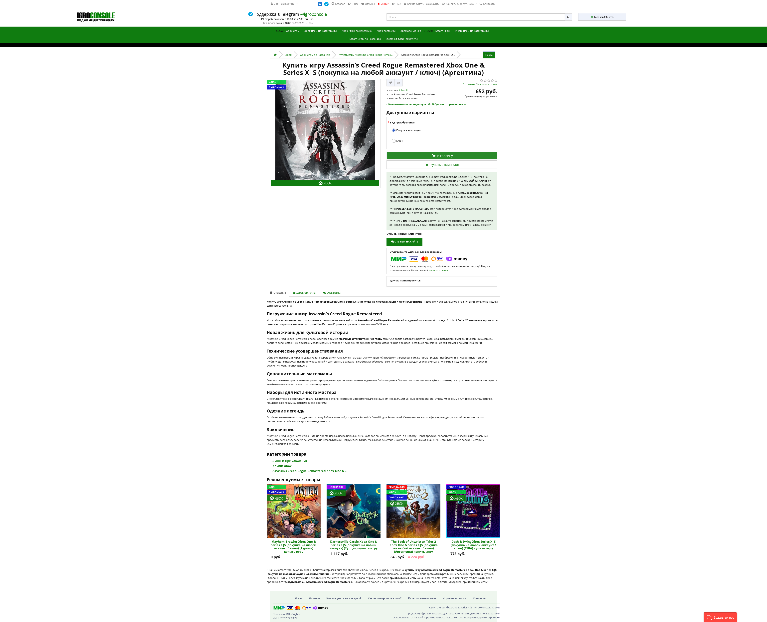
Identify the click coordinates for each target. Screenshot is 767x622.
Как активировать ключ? (384, 598)
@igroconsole (313, 14)
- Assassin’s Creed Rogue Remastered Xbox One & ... (309, 471)
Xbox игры (292, 31)
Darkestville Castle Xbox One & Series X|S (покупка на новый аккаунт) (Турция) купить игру (354, 545)
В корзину (445, 156)
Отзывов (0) (333, 292)
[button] (720, 617)
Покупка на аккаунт (408, 130)
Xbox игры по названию (357, 31)
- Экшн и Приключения (289, 461)
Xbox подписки (386, 31)
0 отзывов (469, 84)
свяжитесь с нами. (438, 269)
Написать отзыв (487, 84)
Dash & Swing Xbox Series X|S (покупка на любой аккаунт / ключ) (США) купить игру (473, 545)
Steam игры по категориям (472, 31)
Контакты (489, 4)
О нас (298, 598)
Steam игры (442, 31)
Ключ (399, 140)
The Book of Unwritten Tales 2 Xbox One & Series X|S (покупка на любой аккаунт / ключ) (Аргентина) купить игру (413, 546)
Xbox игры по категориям (320, 31)
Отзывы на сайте (406, 241)
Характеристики (306, 292)
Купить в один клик (445, 165)
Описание (279, 292)
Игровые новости (454, 598)
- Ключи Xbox (281, 466)
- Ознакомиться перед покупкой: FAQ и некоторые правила (426, 104)
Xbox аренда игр (410, 31)
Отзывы (314, 598)
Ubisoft (403, 90)
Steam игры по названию (365, 39)
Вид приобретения (402, 122)
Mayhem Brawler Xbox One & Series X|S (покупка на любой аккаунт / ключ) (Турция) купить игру (293, 546)
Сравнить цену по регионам (481, 96)
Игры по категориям (422, 598)
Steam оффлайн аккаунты (402, 39)
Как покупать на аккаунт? (343, 598)
